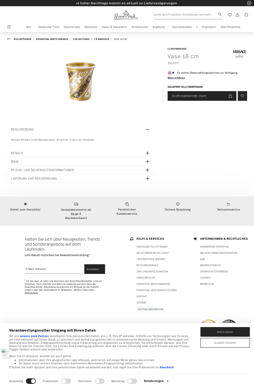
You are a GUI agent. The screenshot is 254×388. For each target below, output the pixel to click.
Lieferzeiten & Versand (151, 259)
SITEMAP (142, 302)
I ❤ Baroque (101, 39)
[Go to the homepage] (125, 14)
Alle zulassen (225, 331)
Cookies (205, 277)
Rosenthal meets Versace (52, 39)
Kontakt (142, 296)
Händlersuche (146, 277)
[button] (27, 27)
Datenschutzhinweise (214, 271)
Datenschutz (31, 293)
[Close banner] (249, 3)
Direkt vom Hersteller (25, 209)
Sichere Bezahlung (178, 209)
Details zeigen (154, 381)
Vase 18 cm (120, 39)
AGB (202, 259)
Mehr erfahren (176, 77)
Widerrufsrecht (210, 265)
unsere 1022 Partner (34, 336)
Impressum (207, 283)
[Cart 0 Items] (246, 15)
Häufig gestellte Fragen (152, 246)
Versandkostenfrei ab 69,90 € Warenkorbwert (76, 214)
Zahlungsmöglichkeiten (152, 271)
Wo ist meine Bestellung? (152, 252)
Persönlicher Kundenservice (127, 212)
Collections (81, 39)
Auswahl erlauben (225, 342)
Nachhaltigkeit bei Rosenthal (219, 252)
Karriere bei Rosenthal (214, 246)
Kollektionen (22, 39)
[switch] (66, 381)
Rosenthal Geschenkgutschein (156, 290)
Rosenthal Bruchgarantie (153, 283)
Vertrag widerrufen (150, 309)
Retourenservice (228, 209)
